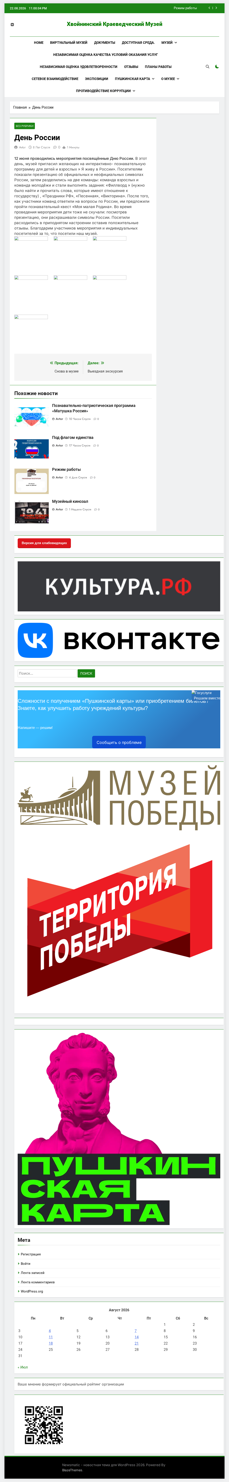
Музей (167, 43)
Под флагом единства (72, 437)
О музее (168, 79)
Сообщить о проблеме (119, 742)
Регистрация (31, 1254)
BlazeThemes (72, 1470)
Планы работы (158, 67)
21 (137, 1343)
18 (51, 1343)
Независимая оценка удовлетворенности (78, 67)
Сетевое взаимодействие (55, 79)
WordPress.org (32, 1291)
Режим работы (66, 469)
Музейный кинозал (181, 8)
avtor (22, 147)
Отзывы (131, 67)
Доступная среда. (138, 43)
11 (51, 1337)
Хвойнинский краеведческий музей (114, 24)
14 (137, 1337)
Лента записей (33, 1273)
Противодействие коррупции (103, 91)
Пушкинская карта (132, 79)
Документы (104, 43)
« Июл (23, 1367)
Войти (25, 1264)
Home (38, 43)
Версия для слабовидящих (44, 543)
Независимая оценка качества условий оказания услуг (105, 55)
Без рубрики (24, 126)
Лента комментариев (38, 1282)
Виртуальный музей (68, 43)
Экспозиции (96, 79)
